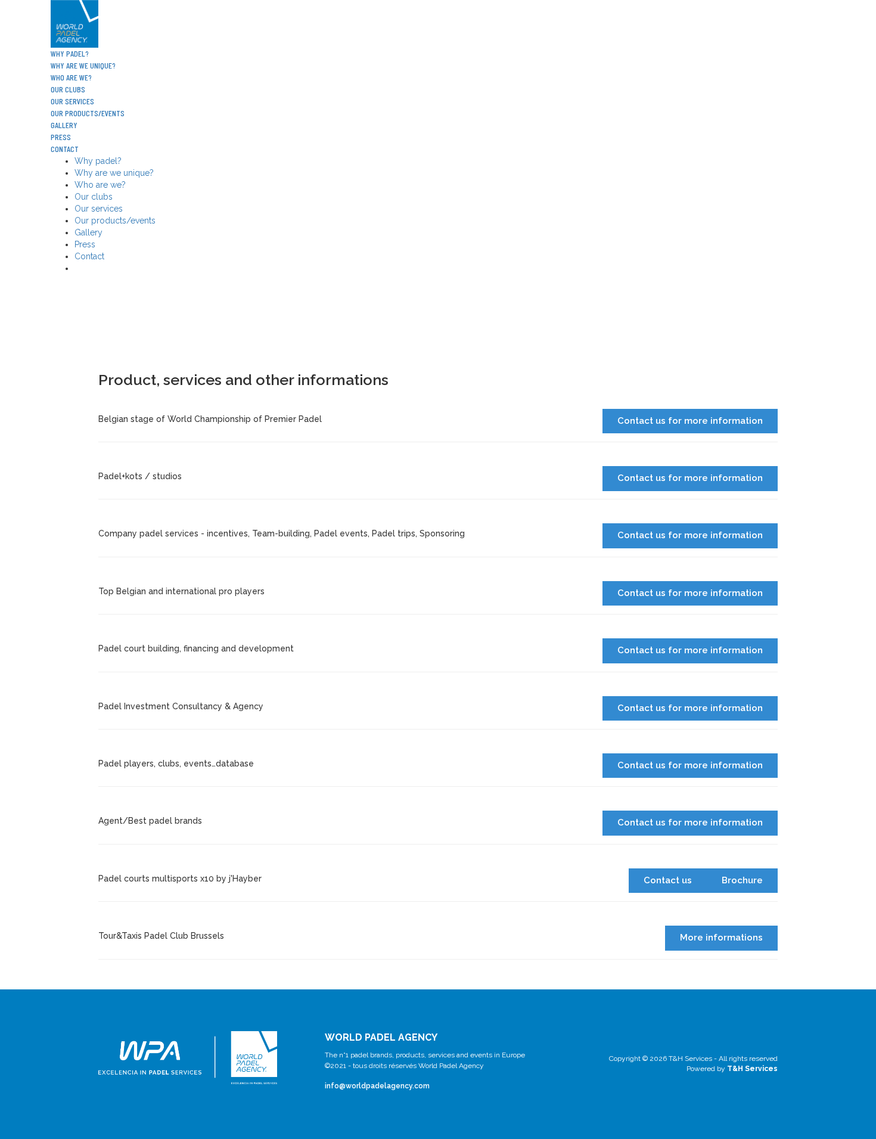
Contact (65, 149)
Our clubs (68, 89)
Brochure (742, 880)
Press (61, 137)
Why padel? (70, 53)
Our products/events (88, 113)
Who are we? (71, 77)
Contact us (668, 880)
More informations (721, 937)
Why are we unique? (83, 65)
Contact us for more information (690, 420)
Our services (72, 101)
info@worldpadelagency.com (377, 1086)
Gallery (64, 125)
